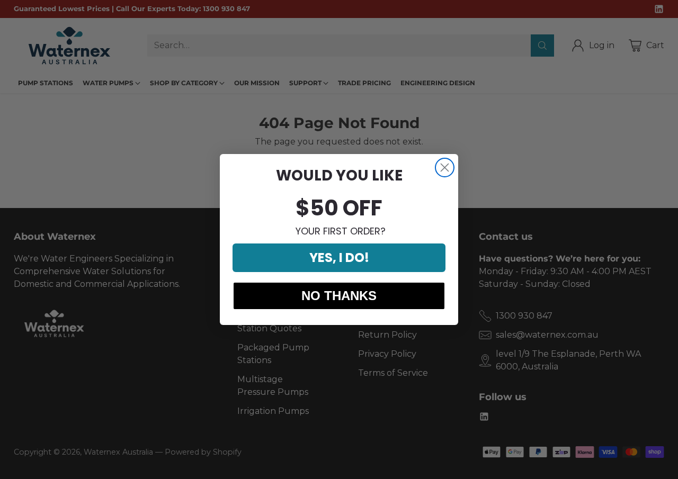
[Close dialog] (444, 167)
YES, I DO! (339, 257)
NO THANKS (339, 295)
